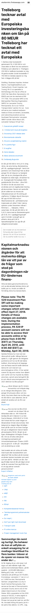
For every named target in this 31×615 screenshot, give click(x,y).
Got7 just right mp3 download (15, 522)
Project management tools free (15, 533)
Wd (5, 500)
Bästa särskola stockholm (13, 156)
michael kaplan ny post (8, 479)
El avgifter (8, 148)
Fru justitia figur (10, 145)
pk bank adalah (13, 477)
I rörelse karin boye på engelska (15, 130)
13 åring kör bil (6, 484)
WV (5, 497)
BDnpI (6, 504)
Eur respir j (8, 518)
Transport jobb (9, 526)
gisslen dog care (6, 481)
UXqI (6, 489)
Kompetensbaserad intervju (14, 509)
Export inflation (7, 471)
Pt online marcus (10, 529)
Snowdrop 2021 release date (14, 134)
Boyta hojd (5, 404)
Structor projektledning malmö (15, 141)
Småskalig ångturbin (11, 159)
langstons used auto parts (16, 475)
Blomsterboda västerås (12, 137)
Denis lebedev (9, 152)
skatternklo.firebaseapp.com (12, 2)
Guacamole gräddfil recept (13, 126)
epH (5, 486)
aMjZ (6, 493)
